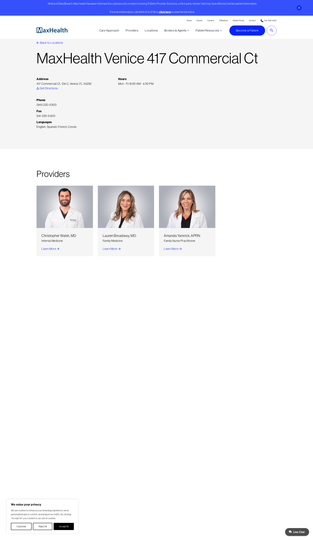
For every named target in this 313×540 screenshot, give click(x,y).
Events (199, 20)
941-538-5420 (270, 20)
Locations (151, 30)
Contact (252, 20)
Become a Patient (247, 30)
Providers (132, 30)
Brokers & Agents (175, 30)
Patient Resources (207, 30)
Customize (21, 526)
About (189, 20)
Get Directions (48, 88)
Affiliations (223, 20)
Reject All (42, 526)
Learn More (50, 249)
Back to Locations (51, 43)
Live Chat (299, 532)
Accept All (63, 526)
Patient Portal (238, 20)
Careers (210, 20)
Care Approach (109, 30)
